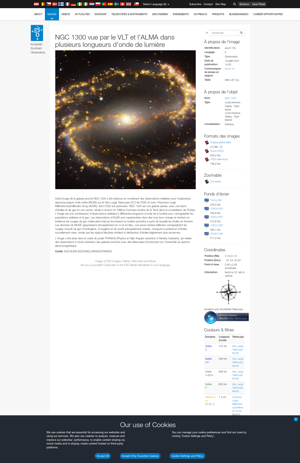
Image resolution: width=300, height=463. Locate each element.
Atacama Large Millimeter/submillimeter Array (237, 404)
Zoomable (215, 181)
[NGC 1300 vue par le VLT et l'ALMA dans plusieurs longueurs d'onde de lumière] (125, 119)
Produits (218, 14)
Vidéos (65, 14)
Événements (181, 14)
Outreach (200, 14)
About (38, 14)
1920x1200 (216, 225)
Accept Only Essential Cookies (140, 455)
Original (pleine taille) (220, 142)
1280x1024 (216, 208)
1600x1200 (216, 216)
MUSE (235, 353)
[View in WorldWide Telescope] (226, 317)
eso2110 (229, 68)
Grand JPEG (216, 150)
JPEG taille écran (219, 159)
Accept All (103, 455)
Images (52, 14)
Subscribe (195, 4)
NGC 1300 (230, 98)
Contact (208, 4)
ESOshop (101, 14)
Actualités (82, 14)
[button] (221, 146)
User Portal (258, 4)
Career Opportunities (268, 14)
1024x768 (215, 200)
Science (244, 4)
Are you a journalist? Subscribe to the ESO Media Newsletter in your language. (126, 265)
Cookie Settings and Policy (187, 455)
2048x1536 (216, 233)
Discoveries (160, 14)
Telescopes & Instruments (129, 14)
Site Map (220, 4)
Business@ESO (238, 14)
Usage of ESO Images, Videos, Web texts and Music (125, 261)
